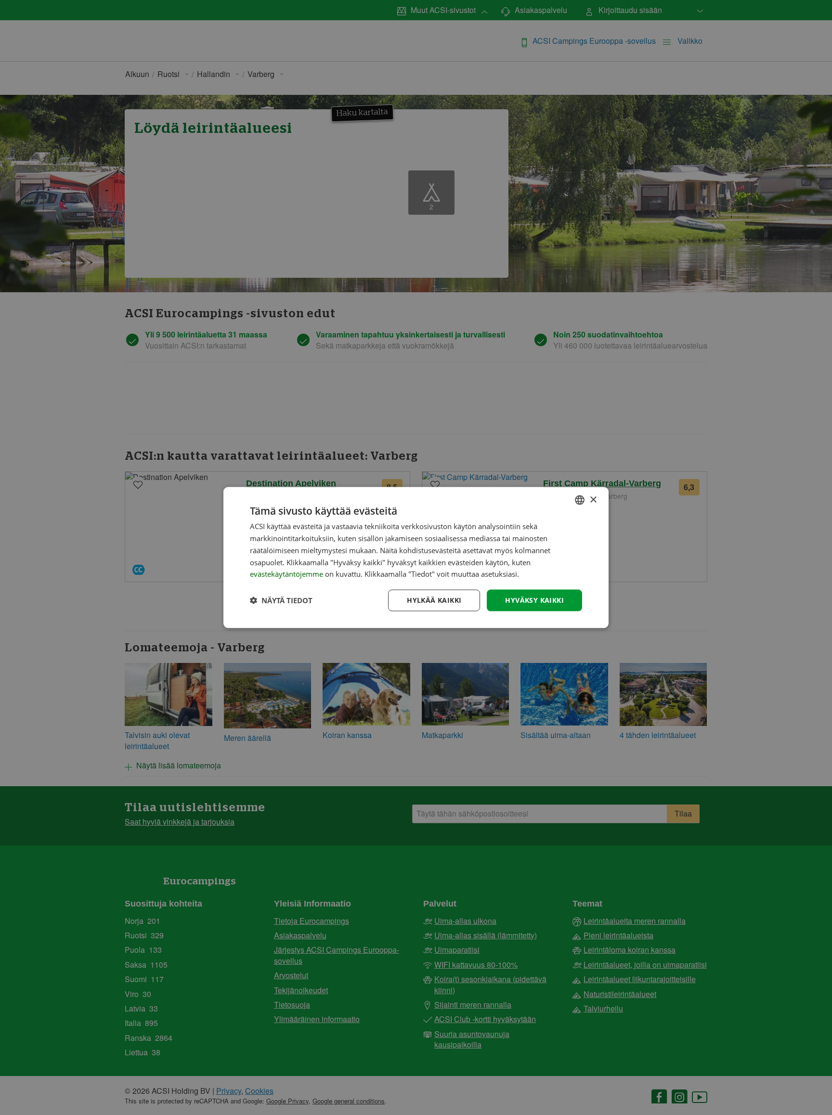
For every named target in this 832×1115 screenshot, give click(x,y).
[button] (281, 600)
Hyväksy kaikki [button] (534, 600)
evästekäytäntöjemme (287, 574)
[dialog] (416, 557)
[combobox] (580, 500)
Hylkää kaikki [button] (434, 600)
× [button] (593, 499)
